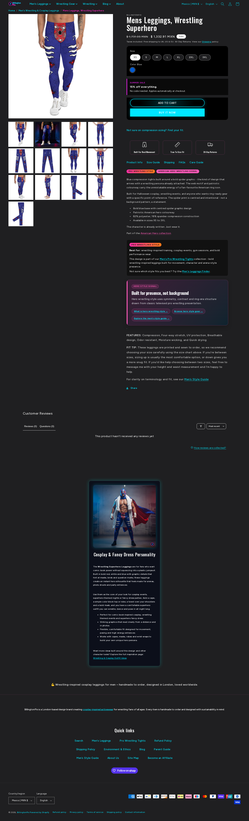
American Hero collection (156, 233)
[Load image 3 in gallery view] (73, 134)
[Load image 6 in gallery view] (47, 160)
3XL (204, 57)
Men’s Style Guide (196, 379)
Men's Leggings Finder (196, 271)
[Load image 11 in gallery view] (73, 187)
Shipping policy (114, 812)
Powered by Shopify (39, 812)
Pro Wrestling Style (141, 171)
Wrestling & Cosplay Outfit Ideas (110, 658)
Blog (142, 749)
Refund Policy (163, 740)
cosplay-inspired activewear (98, 709)
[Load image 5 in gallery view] (20, 160)
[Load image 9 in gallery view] (20, 187)
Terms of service (95, 812)
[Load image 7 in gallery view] (73, 160)
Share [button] (134, 388)
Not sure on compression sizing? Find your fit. (155, 130)
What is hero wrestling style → (151, 311)
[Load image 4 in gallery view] (100, 134)
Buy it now (167, 112)
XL (178, 57)
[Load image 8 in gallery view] (100, 160)
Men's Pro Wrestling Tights (176, 259)
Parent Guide (162, 749)
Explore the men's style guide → (152, 318)
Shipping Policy (85, 749)
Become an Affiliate (160, 758)
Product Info (135, 162)
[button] (40, 4)
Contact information (135, 812)
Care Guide (196, 162)
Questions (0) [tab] (47, 426)
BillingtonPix (23, 812)
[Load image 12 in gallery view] (100, 187)
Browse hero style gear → (188, 311)
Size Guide (153, 162)
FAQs (182, 162)
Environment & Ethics (117, 749)
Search (79, 740)
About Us (113, 758)
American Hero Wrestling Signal (177, 171)
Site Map (133, 758)
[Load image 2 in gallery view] (47, 134)
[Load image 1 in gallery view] (20, 134)
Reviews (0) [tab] (30, 426)
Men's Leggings (101, 740)
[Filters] (201, 426)
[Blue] (132, 70)
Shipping (206, 41)
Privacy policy (76, 812)
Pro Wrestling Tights (133, 740)
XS (135, 57)
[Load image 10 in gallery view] (47, 187)
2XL (191, 57)
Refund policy (59, 812)
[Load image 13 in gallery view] (20, 214)
